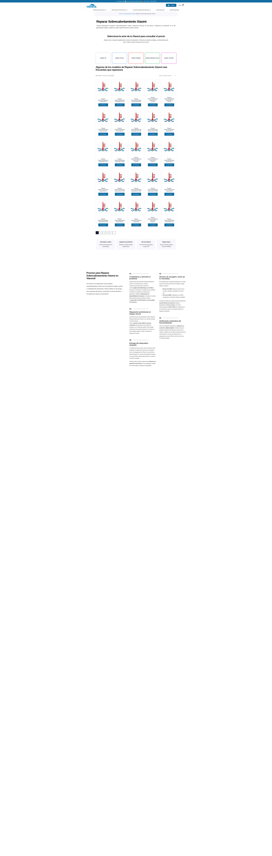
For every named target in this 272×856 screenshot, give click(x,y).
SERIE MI (103, 58)
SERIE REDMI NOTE (152, 58)
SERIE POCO (119, 58)
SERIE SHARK (169, 58)
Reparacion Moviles (164, 311)
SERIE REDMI (136, 58)
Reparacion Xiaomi (134, 333)
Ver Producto (103, 104)
